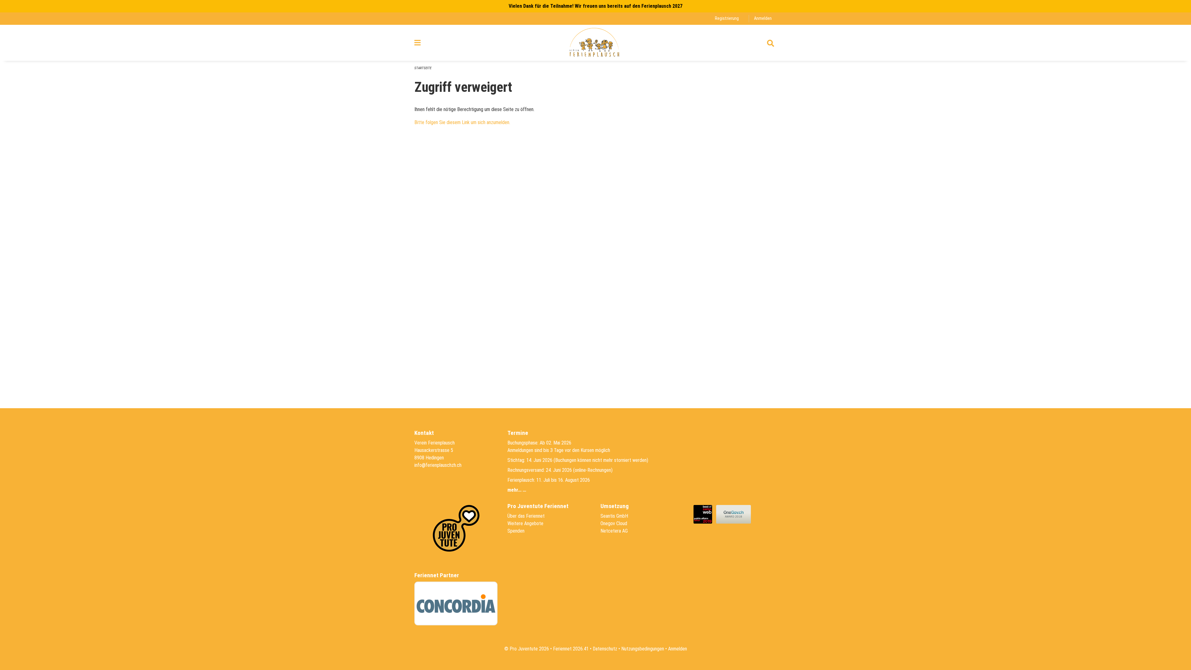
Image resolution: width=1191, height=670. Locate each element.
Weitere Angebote (525, 523)
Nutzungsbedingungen (642, 649)
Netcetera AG (614, 531)
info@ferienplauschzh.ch (438, 465)
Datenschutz (605, 649)
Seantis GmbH (614, 516)
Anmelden (763, 18)
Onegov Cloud (613, 523)
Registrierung (727, 18)
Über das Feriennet (526, 516)
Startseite (422, 68)
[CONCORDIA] (456, 603)
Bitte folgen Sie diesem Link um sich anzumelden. (462, 122)
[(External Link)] (705, 514)
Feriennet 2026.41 (571, 649)
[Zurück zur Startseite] (595, 43)
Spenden (515, 531)
